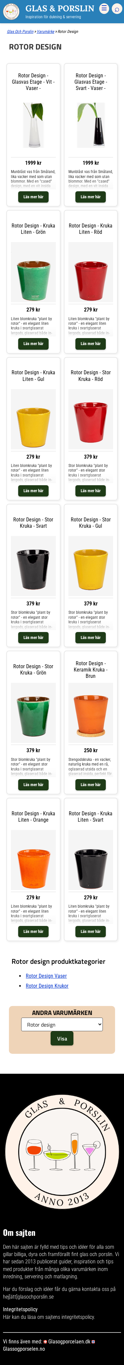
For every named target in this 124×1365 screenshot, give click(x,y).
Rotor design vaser (46, 976)
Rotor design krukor (47, 986)
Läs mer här (33, 196)
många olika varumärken (70, 1269)
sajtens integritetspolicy (69, 1317)
